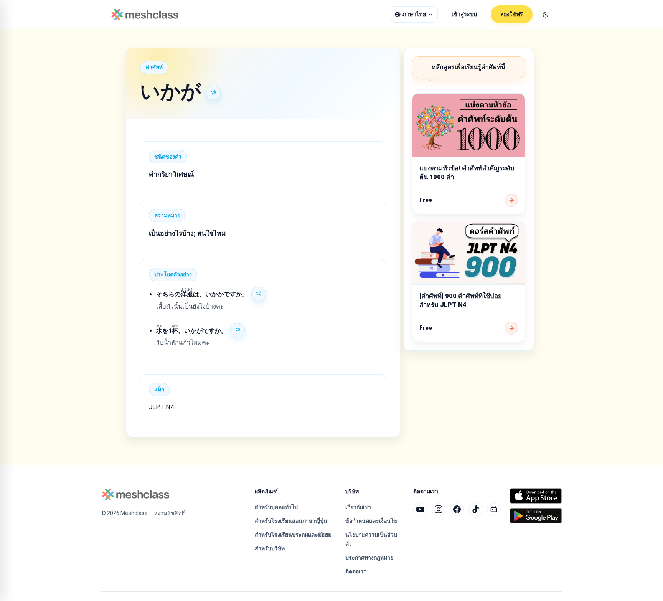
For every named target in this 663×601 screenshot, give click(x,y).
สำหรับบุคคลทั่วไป (276, 507)
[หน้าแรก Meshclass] (144, 14)
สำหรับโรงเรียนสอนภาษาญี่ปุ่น (291, 521)
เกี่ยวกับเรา (358, 507)
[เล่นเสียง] (213, 93)
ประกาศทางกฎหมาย (369, 558)
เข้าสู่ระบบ (464, 14)
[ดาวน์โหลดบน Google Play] (536, 515)
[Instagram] (438, 509)
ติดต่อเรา (356, 571)
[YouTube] (420, 509)
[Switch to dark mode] (545, 14)
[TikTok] (475, 509)
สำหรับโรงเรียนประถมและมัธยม (293, 535)
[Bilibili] (494, 509)
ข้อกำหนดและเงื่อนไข (371, 521)
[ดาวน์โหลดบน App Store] (536, 496)
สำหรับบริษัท (270, 548)
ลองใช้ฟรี (511, 14)
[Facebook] (457, 509)
